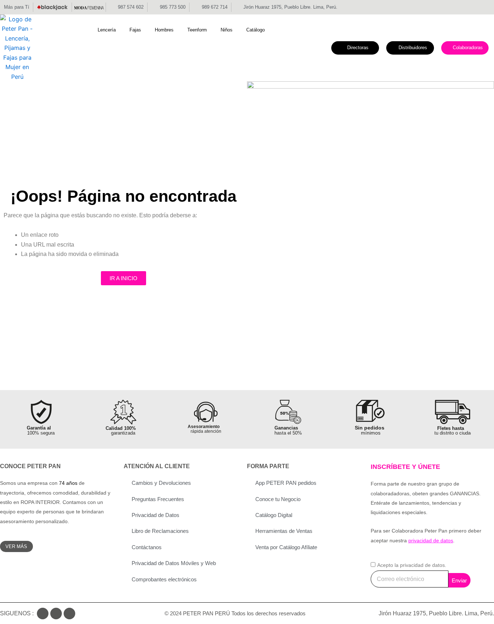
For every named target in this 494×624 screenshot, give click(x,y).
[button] (110, 30)
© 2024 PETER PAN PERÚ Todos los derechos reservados (235, 613)
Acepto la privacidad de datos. (411, 565)
